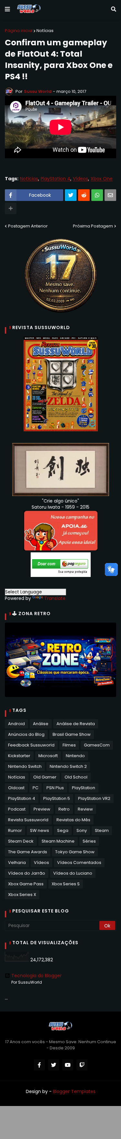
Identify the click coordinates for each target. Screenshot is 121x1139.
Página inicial (19, 31)
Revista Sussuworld (28, 820)
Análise (40, 724)
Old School (76, 777)
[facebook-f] (39, 1064)
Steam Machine (58, 841)
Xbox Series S (66, 884)
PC (35, 788)
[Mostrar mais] (10, 208)
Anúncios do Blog (26, 734)
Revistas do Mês (73, 820)
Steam (102, 830)
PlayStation (83, 788)
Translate (55, 598)
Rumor (15, 830)
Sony (81, 830)
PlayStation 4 (55, 178)
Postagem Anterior (28, 226)
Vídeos (80, 178)
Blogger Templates (74, 1091)
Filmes (69, 745)
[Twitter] (70, 195)
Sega (62, 830)
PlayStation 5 (56, 798)
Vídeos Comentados (79, 862)
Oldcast (16, 788)
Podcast (16, 809)
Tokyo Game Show (75, 852)
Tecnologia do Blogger (36, 975)
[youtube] (67, 1064)
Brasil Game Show (72, 734)
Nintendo (75, 756)
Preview (42, 809)
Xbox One (102, 178)
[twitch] (81, 1064)
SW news (39, 830)
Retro (64, 809)
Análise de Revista (75, 724)
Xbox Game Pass (26, 884)
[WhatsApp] (97, 195)
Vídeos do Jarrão (26, 873)
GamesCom (97, 745)
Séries (89, 841)
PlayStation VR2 (94, 798)
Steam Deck (21, 841)
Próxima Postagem (93, 226)
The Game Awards (27, 852)
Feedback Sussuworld (31, 745)
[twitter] (53, 1064)
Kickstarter (19, 756)
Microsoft (48, 756)
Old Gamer (44, 777)
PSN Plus (55, 788)
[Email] (110, 195)
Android (16, 724)
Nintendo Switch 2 (68, 766)
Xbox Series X (22, 894)
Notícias (45, 31)
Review (85, 809)
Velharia (17, 862)
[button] (7, 9)
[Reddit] (84, 195)
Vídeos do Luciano (72, 873)
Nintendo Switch (25, 766)
